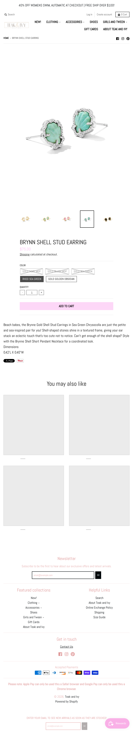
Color (23, 265)
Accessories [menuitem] (74, 22)
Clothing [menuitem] (52, 22)
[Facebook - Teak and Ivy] (117, 37)
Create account (104, 14)
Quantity (24, 287)
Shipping (25, 254)
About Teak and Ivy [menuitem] (115, 29)
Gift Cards (33, 622)
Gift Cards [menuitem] (91, 29)
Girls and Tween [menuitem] (114, 22)
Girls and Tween (32, 617)
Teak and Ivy (72, 697)
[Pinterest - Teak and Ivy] (128, 37)
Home (6, 38)
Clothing (32, 603)
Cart (124, 14)
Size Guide (99, 617)
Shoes (33, 612)
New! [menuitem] (38, 22)
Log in (89, 14)
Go (84, 726)
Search (99, 598)
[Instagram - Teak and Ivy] (122, 37)
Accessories (32, 607)
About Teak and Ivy (34, 627)
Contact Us (66, 647)
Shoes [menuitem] (94, 22)
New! (34, 598)
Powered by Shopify (66, 701)
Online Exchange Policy (99, 607)
